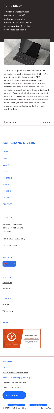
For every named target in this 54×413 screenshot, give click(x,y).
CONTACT (7, 204)
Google (6, 304)
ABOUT (6, 197)
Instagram (7, 288)
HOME (6, 151)
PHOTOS (7, 191)
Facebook (7, 282)
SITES (5, 171)
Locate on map (10, 245)
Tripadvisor (8, 311)
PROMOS (7, 178)
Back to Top (46, 408)
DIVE (5, 158)
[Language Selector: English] (9, 264)
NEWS (6, 184)
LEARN (6, 165)
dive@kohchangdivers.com (15, 372)
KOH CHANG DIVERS (19, 143)
